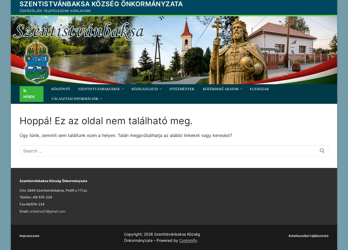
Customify (188, 240)
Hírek (29, 97)
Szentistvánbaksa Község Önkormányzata (101, 4)
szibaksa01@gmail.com (47, 211)
